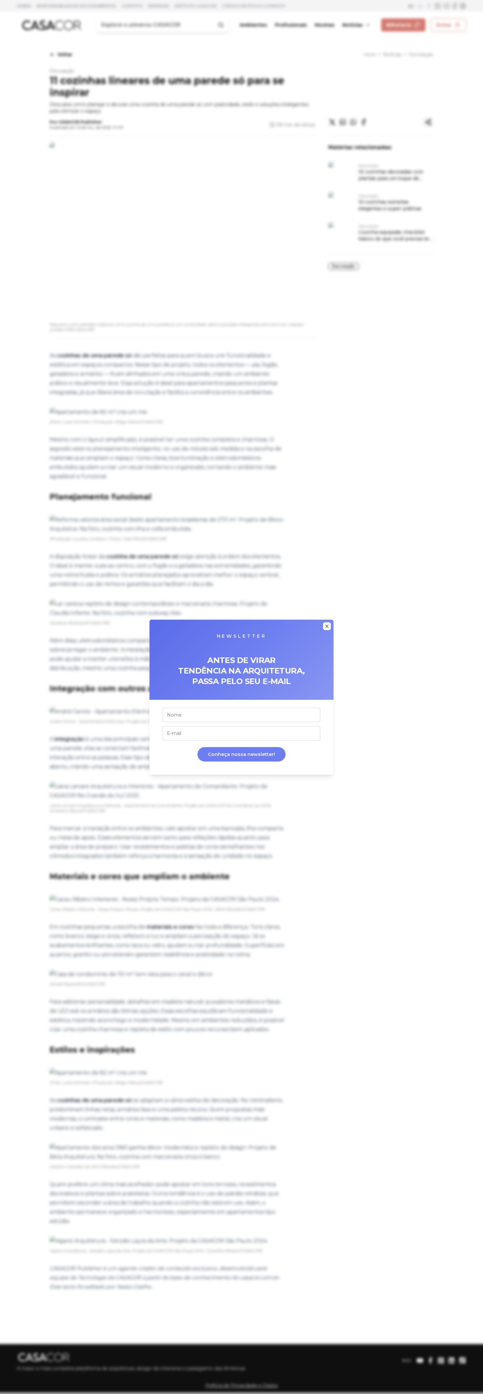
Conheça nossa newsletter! (241, 754)
